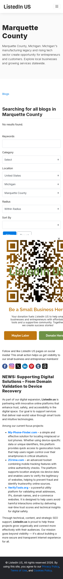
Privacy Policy (50, 566)
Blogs (5, 93)
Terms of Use (19, 570)
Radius (6, 201)
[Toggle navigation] (56, 6)
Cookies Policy (43, 570)
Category (7, 152)
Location (7, 168)
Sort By (6, 217)
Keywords (8, 136)
